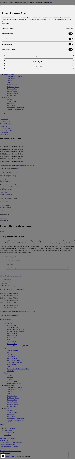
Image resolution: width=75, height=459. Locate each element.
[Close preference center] (72, 8)
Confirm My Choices (39, 62)
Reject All (39, 67)
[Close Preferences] (3, 456)
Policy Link (5, 23)
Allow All (38, 57)
